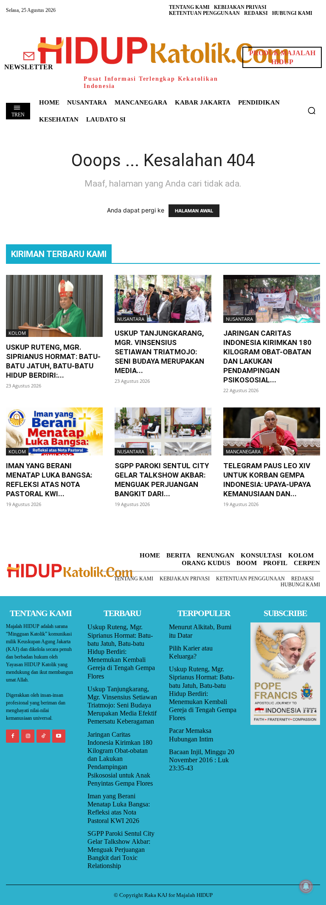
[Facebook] (12, 736)
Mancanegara (243, 451)
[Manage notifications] (306, 886)
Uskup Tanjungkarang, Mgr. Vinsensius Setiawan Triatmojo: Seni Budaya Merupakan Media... (159, 352)
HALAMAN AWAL (194, 211)
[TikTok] (43, 736)
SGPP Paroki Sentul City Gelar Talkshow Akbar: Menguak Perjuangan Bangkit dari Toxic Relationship (121, 850)
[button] (311, 110)
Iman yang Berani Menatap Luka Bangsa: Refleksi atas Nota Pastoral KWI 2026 (118, 808)
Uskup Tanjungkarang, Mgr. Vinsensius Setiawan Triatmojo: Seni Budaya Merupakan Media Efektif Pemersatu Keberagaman (122, 705)
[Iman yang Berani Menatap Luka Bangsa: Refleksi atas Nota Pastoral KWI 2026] (54, 431)
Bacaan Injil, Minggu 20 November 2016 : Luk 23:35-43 (201, 760)
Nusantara (130, 319)
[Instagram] (27, 736)
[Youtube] (58, 736)
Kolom (17, 333)
